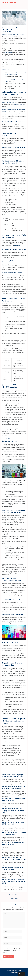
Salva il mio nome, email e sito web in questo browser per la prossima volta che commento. (14, 950)
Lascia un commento (7, 34)
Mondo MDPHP (9, 2)
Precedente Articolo (14, 895)
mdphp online (17, 245)
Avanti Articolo (14, 898)
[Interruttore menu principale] (25, 2)
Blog (14, 34)
